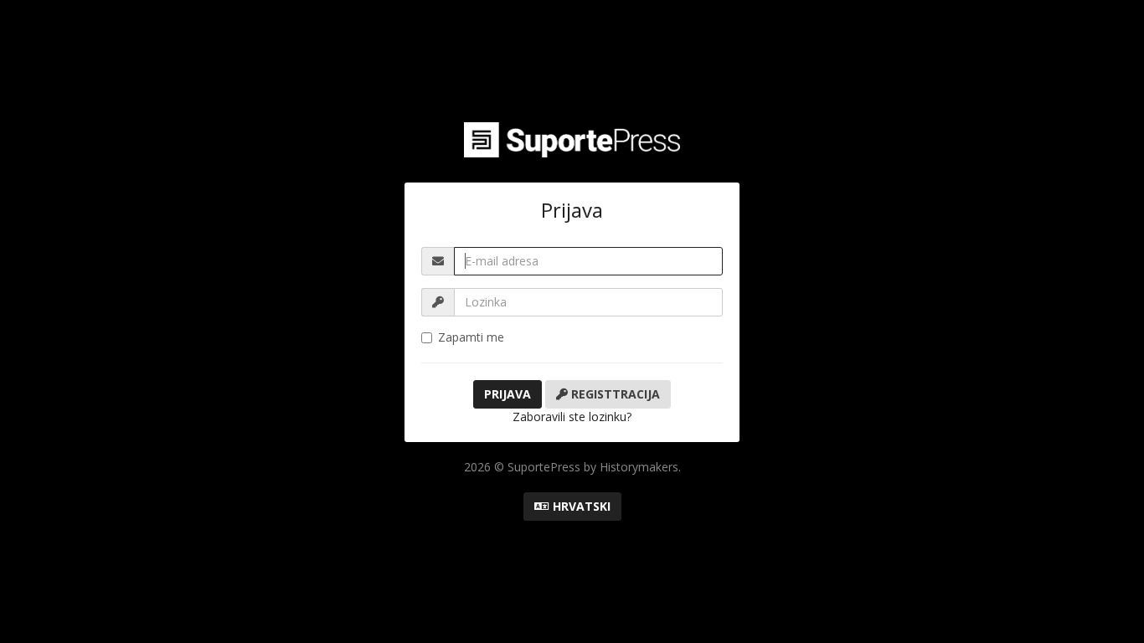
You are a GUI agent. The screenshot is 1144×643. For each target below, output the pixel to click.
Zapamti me (471, 337)
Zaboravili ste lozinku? (572, 416)
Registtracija (614, 394)
